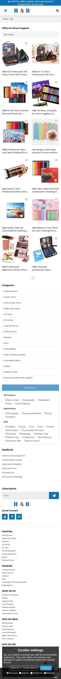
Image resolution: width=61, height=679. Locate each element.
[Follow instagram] (19, 517)
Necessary (13, 673)
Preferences (38, 673)
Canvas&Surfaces (9, 554)
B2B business (7, 623)
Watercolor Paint (9, 538)
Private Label (7, 626)
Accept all (46, 668)
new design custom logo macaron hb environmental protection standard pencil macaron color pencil (45, 151)
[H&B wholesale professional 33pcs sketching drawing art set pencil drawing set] (45, 249)
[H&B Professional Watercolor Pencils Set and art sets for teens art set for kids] (15, 249)
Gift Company (8, 638)
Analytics (25, 673)
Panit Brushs (7, 535)
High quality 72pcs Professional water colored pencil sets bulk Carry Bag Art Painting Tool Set (15, 190)
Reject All (15, 668)
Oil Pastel (6, 544)
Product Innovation (10, 595)
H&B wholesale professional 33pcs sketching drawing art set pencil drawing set (44, 268)
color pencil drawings (12, 476)
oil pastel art (8, 472)
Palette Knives (8, 560)
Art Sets (5, 547)
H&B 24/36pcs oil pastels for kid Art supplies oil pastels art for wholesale (44, 112)
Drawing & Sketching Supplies (14, 582)
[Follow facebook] (12, 517)
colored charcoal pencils (13, 455)
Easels (4, 557)
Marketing (50, 673)
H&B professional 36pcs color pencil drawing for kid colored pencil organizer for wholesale (15, 151)
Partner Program (9, 610)
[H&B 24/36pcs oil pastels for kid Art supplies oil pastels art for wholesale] (45, 93)
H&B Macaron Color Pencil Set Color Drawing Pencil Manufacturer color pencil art (45, 229)
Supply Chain (7, 601)
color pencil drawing (11, 464)
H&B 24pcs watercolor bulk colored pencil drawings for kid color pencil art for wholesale (45, 190)
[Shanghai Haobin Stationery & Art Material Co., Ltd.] (31, 10)
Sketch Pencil (7, 573)
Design (5, 598)
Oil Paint (5, 541)
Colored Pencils (8, 569)
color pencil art (9, 468)
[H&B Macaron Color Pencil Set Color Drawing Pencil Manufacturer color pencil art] (45, 210)
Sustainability (7, 604)
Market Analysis (8, 607)
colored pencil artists (12, 460)
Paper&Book (7, 585)
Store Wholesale (9, 632)
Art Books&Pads (9, 550)
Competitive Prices (10, 613)
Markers (5, 576)
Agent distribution (9, 635)
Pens (4, 579)
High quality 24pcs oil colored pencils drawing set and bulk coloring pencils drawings (15, 229)
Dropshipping (7, 629)
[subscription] (54, 495)
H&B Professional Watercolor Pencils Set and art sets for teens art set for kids (15, 268)
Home (5, 19)
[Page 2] (33, 278)
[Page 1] (28, 278)
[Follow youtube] (5, 517)
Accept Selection (30, 668)
